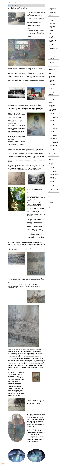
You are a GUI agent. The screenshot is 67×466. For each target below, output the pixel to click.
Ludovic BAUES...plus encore (53, 49)
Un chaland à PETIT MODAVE (53, 150)
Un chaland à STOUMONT (52, 168)
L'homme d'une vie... (53, 12)
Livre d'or (40, 2)
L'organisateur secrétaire (52, 27)
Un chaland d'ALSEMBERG (52, 68)
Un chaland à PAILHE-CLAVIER (53, 146)
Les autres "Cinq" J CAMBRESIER (53, 61)
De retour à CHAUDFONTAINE (53, 89)
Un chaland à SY (52, 171)
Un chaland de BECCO (52, 77)
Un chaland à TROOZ (53, 174)
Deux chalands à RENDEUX (52, 154)
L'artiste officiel (52, 23)
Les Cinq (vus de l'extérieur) (52, 41)
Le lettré (51, 30)
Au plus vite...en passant (52, 9)
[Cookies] (2, 463)
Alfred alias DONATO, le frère (53, 190)
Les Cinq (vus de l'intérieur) (52, 36)
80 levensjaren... (52, 193)
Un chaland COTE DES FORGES (52, 110)
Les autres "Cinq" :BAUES (52, 45)
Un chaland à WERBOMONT (52, 186)
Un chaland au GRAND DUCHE (52, 125)
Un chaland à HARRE (53, 128)
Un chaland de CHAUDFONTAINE (53, 85)
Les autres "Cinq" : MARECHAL (53, 57)
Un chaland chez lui (53, 65)
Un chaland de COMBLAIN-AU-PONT (52, 101)
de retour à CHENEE (53, 96)
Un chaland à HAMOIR (51, 132)
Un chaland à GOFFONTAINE (52, 121)
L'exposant (51, 15)
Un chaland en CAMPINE (52, 81)
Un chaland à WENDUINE (51, 182)
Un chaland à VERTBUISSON (52, 178)
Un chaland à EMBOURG (51, 114)
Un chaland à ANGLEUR (51, 72)
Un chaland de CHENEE (52, 93)
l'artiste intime (52, 20)
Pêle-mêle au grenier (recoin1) (53, 201)
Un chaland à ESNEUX (53, 117)
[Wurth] (36, 376)
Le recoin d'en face (53, 205)
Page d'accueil (30, 2)
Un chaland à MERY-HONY (53, 139)
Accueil (9, 5)
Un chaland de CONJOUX (52, 106)
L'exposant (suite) (52, 17)
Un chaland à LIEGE (53, 135)
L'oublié (50, 33)
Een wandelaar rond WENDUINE (53, 197)
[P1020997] (23, 326)
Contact (36, 2)
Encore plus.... (52, 207)
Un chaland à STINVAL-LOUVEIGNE (51, 163)
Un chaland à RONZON (51, 158)
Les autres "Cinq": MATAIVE (52, 53)
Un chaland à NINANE (53, 142)
